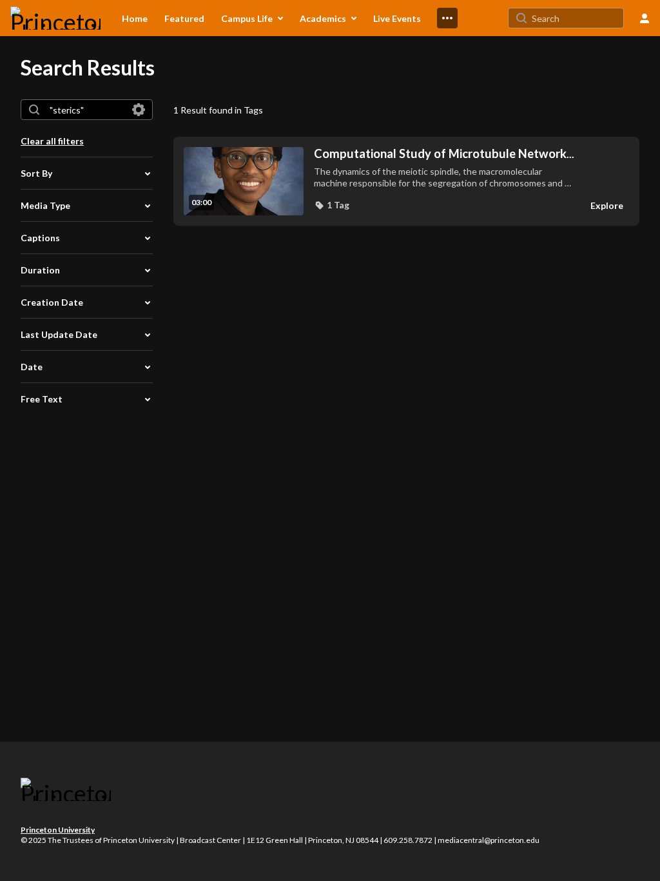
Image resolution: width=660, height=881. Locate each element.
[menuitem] (134, 18)
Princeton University (58, 830)
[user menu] (644, 18)
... (444, 154)
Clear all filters (52, 140)
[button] (331, 205)
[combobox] (86, 109)
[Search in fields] (138, 109)
